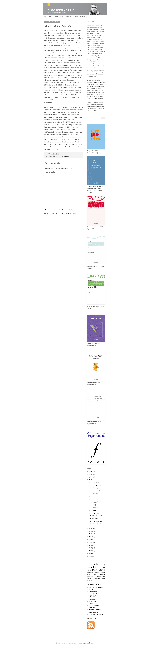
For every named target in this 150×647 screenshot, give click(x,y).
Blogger (91, 643)
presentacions (90, 576)
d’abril (93, 505)
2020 (91, 534)
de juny (93, 499)
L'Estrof (97, 572)
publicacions (101, 576)
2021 (90, 531)
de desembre (95, 482)
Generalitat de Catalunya (93, 602)
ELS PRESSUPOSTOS (97, 516)
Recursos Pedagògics (79, 16)
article (53, 156)
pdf (95, 574)
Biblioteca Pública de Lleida (96, 588)
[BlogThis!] (53, 154)
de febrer (94, 510)
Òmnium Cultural (97, 82)
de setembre (95, 491)
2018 (90, 539)
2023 (91, 480)
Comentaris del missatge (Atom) (65, 213)
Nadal (88, 574)
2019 (90, 537)
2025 (90, 474)
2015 (90, 548)
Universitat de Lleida (96, 614)
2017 (90, 542)
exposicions (90, 572)
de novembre (95, 485)
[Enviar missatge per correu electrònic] (49, 154)
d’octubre (94, 488)
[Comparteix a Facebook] (56, 154)
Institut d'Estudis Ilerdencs (96, 86)
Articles (50, 16)
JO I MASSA (94, 518)
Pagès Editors (93, 612)
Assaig (56, 16)
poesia (102, 574)
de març (93, 508)
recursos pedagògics (94, 578)
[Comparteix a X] (55, 154)
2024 (91, 477)
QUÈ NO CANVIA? (96, 521)
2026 (91, 471)
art (87, 564)
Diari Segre (67, 156)
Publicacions (69, 16)
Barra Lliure (59, 156)
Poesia (62, 16)
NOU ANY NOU (95, 524)
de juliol (94, 496)
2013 (90, 553)
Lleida (103, 572)
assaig (103, 564)
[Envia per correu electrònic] (52, 154)
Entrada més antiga (76, 210)
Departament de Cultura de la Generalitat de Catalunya (94, 594)
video (91, 580)
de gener (94, 513)
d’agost (93, 493)
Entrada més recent (51, 210)
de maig (93, 502)
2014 (90, 551)
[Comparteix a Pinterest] (58, 154)
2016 (90, 545)
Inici (45, 16)
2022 (90, 528)
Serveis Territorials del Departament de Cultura (95, 106)
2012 (90, 556)
